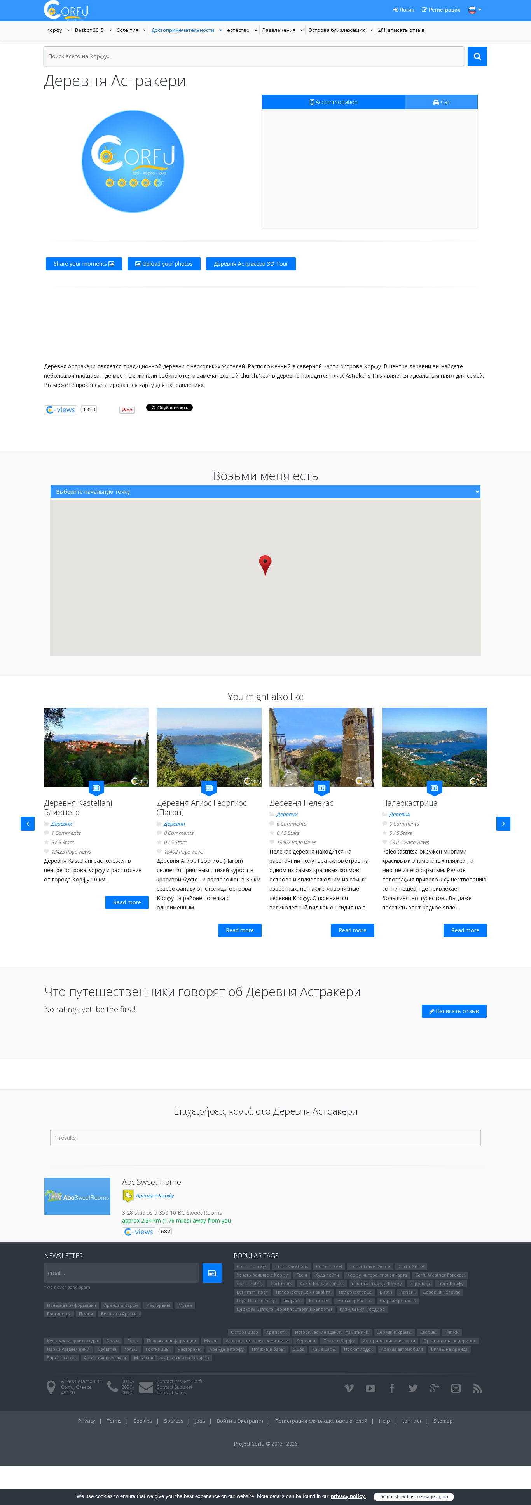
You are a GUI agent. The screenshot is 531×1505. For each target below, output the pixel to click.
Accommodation (336, 102)
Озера (112, 1340)
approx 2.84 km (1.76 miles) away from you (176, 1220)
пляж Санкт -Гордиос (362, 1309)
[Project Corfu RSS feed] (477, 1388)
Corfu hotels (249, 1283)
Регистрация (444, 10)
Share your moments (81, 263)
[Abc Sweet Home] (77, 1196)
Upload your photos (167, 263)
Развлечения (284, 30)
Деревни (61, 823)
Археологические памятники (257, 1340)
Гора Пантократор (256, 1300)
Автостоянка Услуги (105, 1357)
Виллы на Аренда (119, 1314)
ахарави (292, 1300)
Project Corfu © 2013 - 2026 (265, 1443)
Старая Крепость (398, 1300)
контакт (412, 1420)
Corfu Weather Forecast (440, 1275)
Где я (301, 1275)
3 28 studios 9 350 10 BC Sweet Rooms (172, 1212)
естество (243, 30)
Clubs (298, 1349)
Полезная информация (71, 1305)
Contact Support (174, 1387)
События (132, 30)
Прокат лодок (358, 1349)
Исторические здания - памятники (332, 1332)
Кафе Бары (324, 1349)
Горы (133, 1340)
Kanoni (407, 1292)
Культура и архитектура (72, 1340)
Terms (114, 1420)
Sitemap (443, 1420)
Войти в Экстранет (240, 1420)
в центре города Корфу (377, 1283)
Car (444, 102)
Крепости (276, 1332)
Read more (127, 902)
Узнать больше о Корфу (262, 1275)
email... (56, 1273)
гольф (131, 1349)
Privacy (86, 1420)
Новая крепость (354, 1300)
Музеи (185, 1305)
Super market (61, 1357)
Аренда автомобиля (402, 1349)
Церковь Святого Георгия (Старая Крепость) (284, 1309)
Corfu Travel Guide (370, 1266)
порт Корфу (451, 1283)
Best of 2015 (94, 30)
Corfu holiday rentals (322, 1283)
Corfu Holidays (252, 1266)
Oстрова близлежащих (336, 30)
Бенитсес (319, 1300)
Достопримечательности (182, 30)
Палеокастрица (410, 803)
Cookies (142, 1420)
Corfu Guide (411, 1266)
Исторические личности (389, 1340)
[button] (265, 566)
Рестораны (158, 1305)
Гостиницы (59, 1314)
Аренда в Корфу (154, 1195)
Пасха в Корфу (339, 1340)
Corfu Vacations (291, 1266)
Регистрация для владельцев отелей (321, 1420)
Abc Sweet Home (151, 1182)
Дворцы (428, 1332)
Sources (173, 1420)
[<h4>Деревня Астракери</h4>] (133, 161)
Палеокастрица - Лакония (303, 1292)
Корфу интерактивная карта (377, 1275)
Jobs (200, 1420)
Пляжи (86, 1314)
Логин (406, 10)
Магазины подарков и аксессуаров (171, 1357)
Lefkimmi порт (252, 1292)
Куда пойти (327, 1275)
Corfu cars (281, 1283)
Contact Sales (171, 1392)
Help (384, 1420)
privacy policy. (348, 1496)
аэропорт (420, 1283)
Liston (386, 1292)
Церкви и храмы (394, 1332)
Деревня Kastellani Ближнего (78, 807)
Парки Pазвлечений (68, 1349)
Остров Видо (244, 1332)
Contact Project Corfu (180, 1381)
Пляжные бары (268, 1349)
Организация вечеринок (449, 1340)
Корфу (59, 30)
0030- (127, 1381)
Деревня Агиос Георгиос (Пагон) (201, 807)
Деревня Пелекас (301, 803)
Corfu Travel (329, 1266)
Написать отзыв (401, 30)
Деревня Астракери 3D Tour (251, 263)
